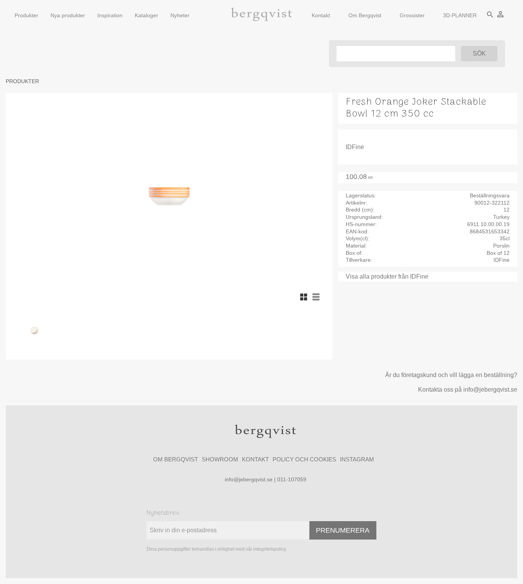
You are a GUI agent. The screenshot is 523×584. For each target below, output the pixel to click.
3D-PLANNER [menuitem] (460, 15)
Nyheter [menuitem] (180, 15)
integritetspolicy (269, 549)
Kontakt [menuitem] (321, 15)
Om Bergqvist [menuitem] (364, 15)
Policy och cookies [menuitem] (304, 459)
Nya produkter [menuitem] (68, 15)
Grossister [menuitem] (412, 15)
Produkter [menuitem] (26, 15)
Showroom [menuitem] (220, 459)
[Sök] (479, 53)
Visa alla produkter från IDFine (387, 276)
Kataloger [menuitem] (146, 15)
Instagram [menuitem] (357, 459)
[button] (304, 297)
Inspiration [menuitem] (110, 15)
